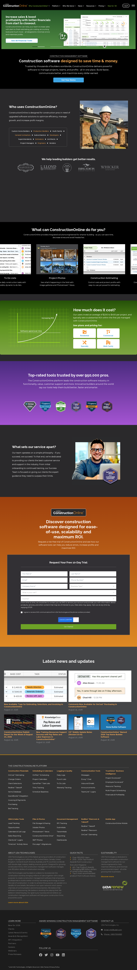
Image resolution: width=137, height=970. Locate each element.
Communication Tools (90, 771)
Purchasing (12, 804)
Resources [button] (90, 6)
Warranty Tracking (64, 788)
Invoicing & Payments (17, 800)
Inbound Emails (87, 783)
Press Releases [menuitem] (14, 954)
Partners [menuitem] (12, 943)
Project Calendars (40, 779)
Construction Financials (18, 771)
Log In (126, 6)
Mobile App (110, 819)
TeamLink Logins (88, 792)
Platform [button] (55, 6)
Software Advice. (89, 876)
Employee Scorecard (115, 782)
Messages (85, 775)
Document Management (67, 819)
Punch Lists (61, 779)
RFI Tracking (62, 823)
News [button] (80, 6)
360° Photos (37, 840)
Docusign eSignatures (42, 844)
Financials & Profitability (115, 795)
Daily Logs (61, 775)
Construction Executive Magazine (81, 863)
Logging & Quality (64, 771)
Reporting (61, 836)
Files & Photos (39, 819)
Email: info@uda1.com (113, 930)
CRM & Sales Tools (16, 819)
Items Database (14, 792)
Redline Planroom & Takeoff (90, 820)
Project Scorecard (113, 778)
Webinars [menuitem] (12, 951)
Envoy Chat (86, 779)
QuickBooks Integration (18, 796)
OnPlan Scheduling (41, 775)
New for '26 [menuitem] (112, 6)
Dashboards (62, 840)
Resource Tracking (113, 786)
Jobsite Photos (39, 827)
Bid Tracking (13, 808)
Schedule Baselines (40, 792)
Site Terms (44, 967)
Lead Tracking (13, 823)
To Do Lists (61, 783)
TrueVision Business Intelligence (115, 772)
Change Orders (14, 779)
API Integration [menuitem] (15, 940)
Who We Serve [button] (68, 6)
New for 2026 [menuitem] (14, 925)
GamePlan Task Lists (41, 783)
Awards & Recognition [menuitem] (18, 936)
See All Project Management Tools (24, 41)
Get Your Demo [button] (68, 80)
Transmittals (62, 832)
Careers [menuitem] (11, 947)
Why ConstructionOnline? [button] (38, 6)
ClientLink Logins (15, 840)
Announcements (88, 788)
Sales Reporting (14, 836)
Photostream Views (41, 832)
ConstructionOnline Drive (43, 836)
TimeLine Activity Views (18, 844)
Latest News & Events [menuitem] (17, 933)
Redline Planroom (89, 830)
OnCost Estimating (16, 775)
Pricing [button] (101, 6)
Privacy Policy (55, 967)
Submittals (61, 827)
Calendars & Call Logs (16, 832)
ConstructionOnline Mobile (116, 823)
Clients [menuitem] (11, 929)
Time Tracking (38, 788)
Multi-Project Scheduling (116, 790)
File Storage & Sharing (41, 823)
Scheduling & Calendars (43, 771)
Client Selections (15, 783)
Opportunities (13, 827)
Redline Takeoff (15, 788)
